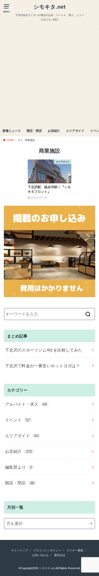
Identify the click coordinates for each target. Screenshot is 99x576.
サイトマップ (19, 550)
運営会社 (59, 555)
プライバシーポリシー (47, 550)
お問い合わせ (40, 555)
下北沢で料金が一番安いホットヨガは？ (42, 365)
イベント (17, 420)
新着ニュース (12, 130)
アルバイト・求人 (26, 404)
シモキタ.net (49, 7)
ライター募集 (75, 550)
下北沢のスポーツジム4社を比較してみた (43, 350)
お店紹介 (54, 130)
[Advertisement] (49, 73)
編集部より (18, 467)
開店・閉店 (34, 130)
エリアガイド (75, 130)
